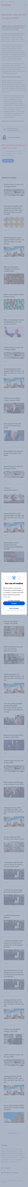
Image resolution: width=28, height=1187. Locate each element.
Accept (14, 603)
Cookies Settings (14, 600)
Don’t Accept (14, 608)
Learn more (7, 597)
